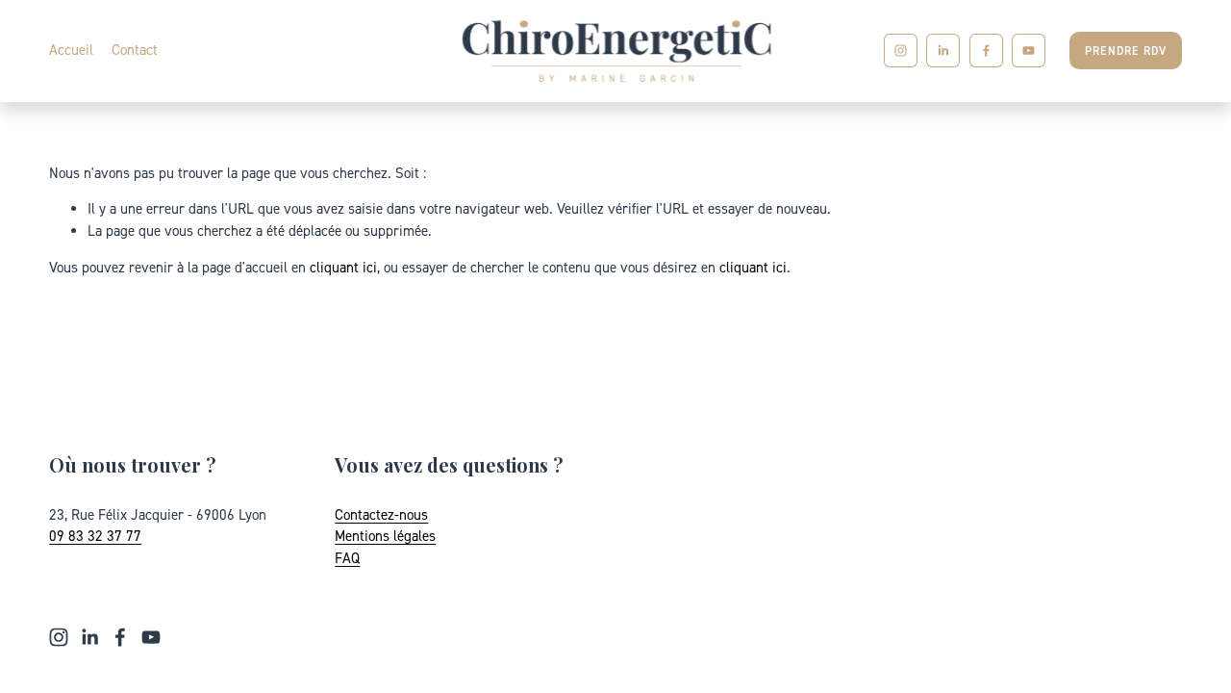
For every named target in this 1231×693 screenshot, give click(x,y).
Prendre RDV (1126, 50)
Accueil (71, 49)
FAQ (347, 558)
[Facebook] (986, 50)
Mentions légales (385, 535)
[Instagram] (900, 50)
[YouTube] (1028, 50)
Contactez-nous (381, 514)
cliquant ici (343, 267)
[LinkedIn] (943, 50)
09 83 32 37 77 (95, 535)
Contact (135, 49)
